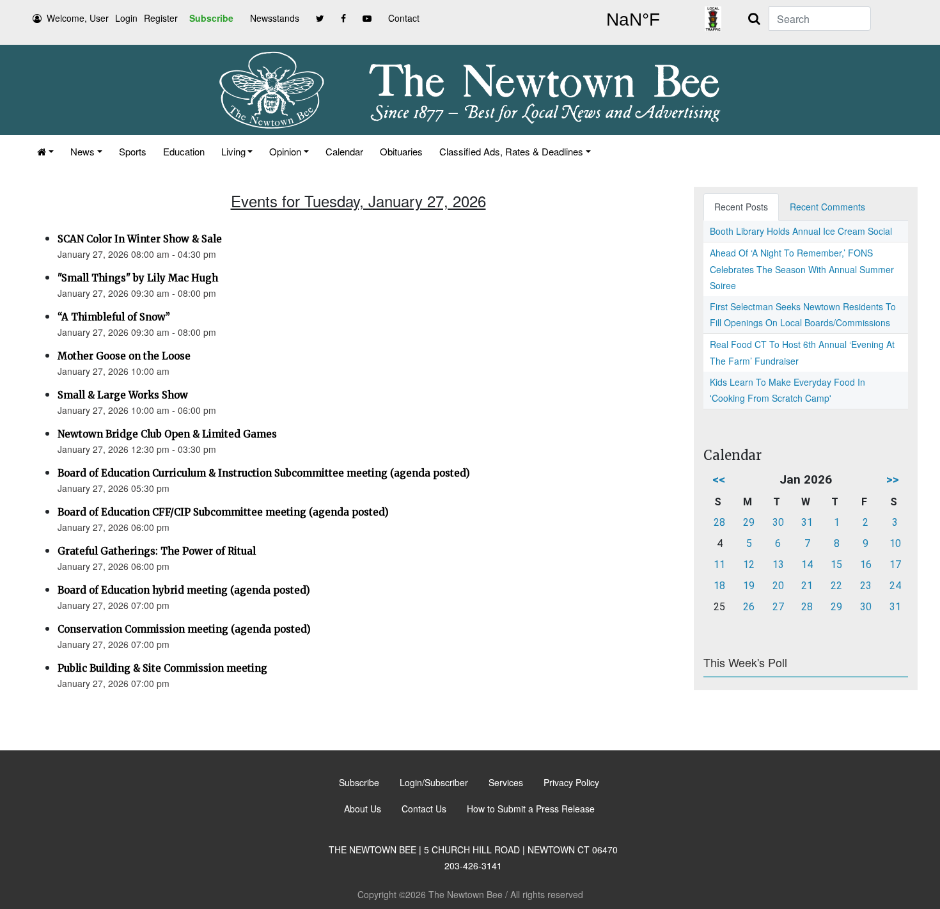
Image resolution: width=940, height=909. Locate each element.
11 (719, 564)
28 (719, 522)
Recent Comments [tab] (827, 206)
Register (161, 18)
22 (836, 586)
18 (719, 586)
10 (895, 543)
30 (778, 522)
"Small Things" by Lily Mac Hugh (138, 278)
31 (807, 522)
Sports (132, 151)
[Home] (45, 151)
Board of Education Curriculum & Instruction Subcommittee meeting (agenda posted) (264, 473)
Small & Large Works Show (123, 395)
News (82, 151)
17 (895, 564)
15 (836, 564)
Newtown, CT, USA (633, 20)
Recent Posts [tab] (741, 206)
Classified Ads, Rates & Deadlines (511, 151)
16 (866, 564)
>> (892, 479)
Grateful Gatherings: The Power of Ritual (157, 551)
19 (749, 586)
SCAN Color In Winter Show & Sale (140, 239)
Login (126, 18)
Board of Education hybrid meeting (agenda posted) (184, 590)
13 (778, 564)
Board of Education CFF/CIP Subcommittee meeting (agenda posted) (223, 512)
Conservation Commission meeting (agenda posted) (184, 629)
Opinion (285, 151)
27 (778, 607)
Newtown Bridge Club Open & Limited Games (167, 434)
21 (807, 586)
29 (749, 522)
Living (233, 151)
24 (895, 586)
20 (778, 586)
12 (749, 564)
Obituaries (401, 151)
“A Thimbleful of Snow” (114, 317)
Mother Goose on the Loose (124, 356)
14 (807, 564)
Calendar (344, 151)
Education (184, 151)
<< (718, 479)
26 (749, 607)
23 (866, 586)
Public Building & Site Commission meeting (162, 668)
